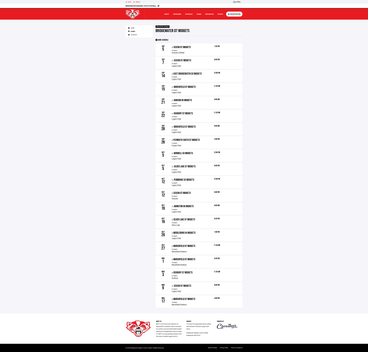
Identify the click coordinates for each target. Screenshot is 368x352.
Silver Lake (176, 225)
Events (220, 14)
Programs (177, 14)
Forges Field (176, 145)
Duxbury (175, 278)
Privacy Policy (224, 348)
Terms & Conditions (236, 348)
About (166, 14)
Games (132, 31)
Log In (129, 2)
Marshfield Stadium (179, 251)
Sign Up (137, 2)
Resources (209, 14)
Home (132, 28)
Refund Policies (212, 348)
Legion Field (176, 66)
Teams (199, 14)
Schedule (189, 14)
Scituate (175, 198)
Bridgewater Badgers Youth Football (141, 6)
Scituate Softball (178, 52)
